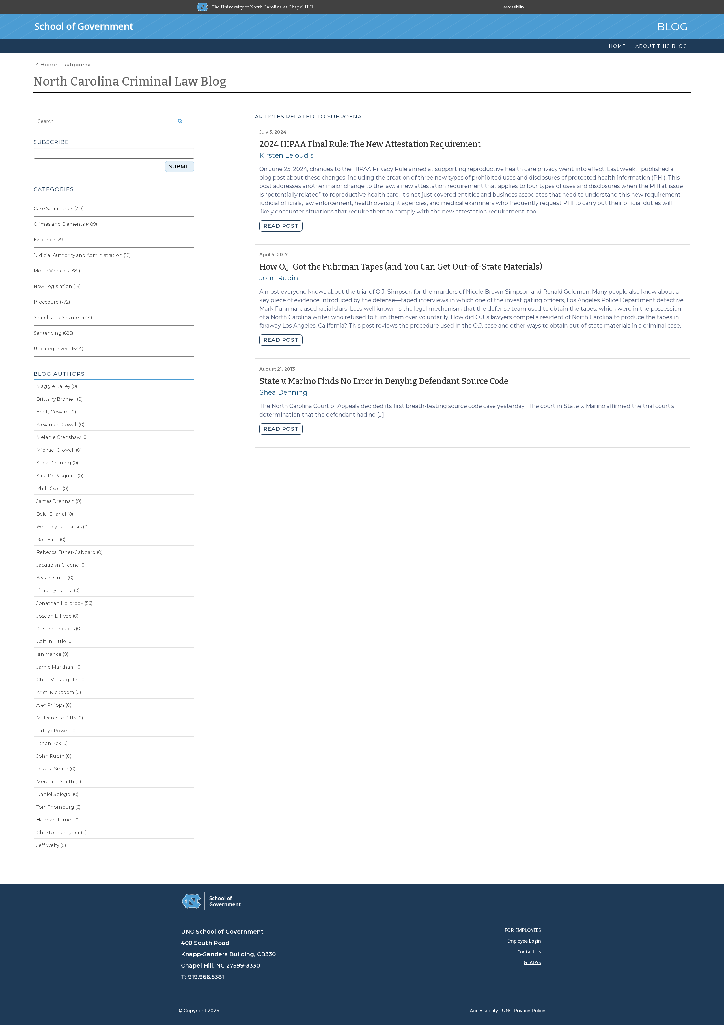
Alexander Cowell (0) (60, 424)
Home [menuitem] (617, 46)
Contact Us (529, 952)
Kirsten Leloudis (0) (59, 628)
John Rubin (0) (54, 756)
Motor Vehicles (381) (57, 271)
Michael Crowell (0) (59, 450)
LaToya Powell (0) (56, 730)
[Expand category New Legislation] (189, 286)
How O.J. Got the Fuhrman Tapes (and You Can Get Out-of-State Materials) (400, 267)
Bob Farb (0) (51, 539)
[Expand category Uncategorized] (189, 348)
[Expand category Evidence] (189, 239)
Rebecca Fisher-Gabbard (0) (69, 552)
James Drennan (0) (58, 501)
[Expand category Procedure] (189, 302)
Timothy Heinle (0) (58, 590)
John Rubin (278, 278)
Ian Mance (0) (52, 654)
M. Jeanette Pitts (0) (59, 718)
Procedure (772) (52, 302)
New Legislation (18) (57, 286)
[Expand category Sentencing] (189, 333)
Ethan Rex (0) (52, 743)
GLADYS (532, 962)
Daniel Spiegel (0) (57, 794)
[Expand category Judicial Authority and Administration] (189, 255)
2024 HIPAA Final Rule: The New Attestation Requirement (370, 144)
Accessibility (513, 6)
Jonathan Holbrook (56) (64, 603)
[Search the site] (178, 121)
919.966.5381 (206, 976)
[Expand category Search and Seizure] (189, 317)
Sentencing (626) (53, 333)
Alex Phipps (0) (54, 705)
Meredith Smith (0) (58, 781)
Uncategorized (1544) (58, 348)
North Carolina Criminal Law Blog (130, 81)
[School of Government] (211, 901)
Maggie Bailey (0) (56, 386)
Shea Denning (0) (57, 462)
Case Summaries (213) (59, 208)
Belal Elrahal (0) (54, 514)
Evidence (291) (50, 239)
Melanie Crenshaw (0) (62, 437)
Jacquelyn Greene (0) (61, 565)
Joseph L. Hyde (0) (57, 616)
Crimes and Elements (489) (65, 224)
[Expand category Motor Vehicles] (189, 271)
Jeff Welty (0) (51, 845)
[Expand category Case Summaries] (189, 208)
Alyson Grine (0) (55, 577)
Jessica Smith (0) (56, 769)
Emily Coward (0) (56, 412)
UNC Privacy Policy (523, 1010)
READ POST (281, 226)
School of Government (84, 26)
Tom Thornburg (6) (58, 807)
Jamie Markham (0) (59, 667)
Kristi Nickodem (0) (58, 692)
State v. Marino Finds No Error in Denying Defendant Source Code (383, 381)
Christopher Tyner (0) (61, 832)
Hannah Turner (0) (58, 820)
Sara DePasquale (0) (59, 476)
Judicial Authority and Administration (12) (82, 255)
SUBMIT (180, 167)
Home (48, 64)
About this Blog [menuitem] (661, 46)
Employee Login (524, 941)
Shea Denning (283, 392)
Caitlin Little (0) (54, 641)
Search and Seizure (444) (63, 317)
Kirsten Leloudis (286, 155)
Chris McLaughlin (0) (61, 679)
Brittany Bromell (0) (59, 399)
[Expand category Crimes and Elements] (189, 224)
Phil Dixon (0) (52, 488)
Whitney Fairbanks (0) (62, 526)
